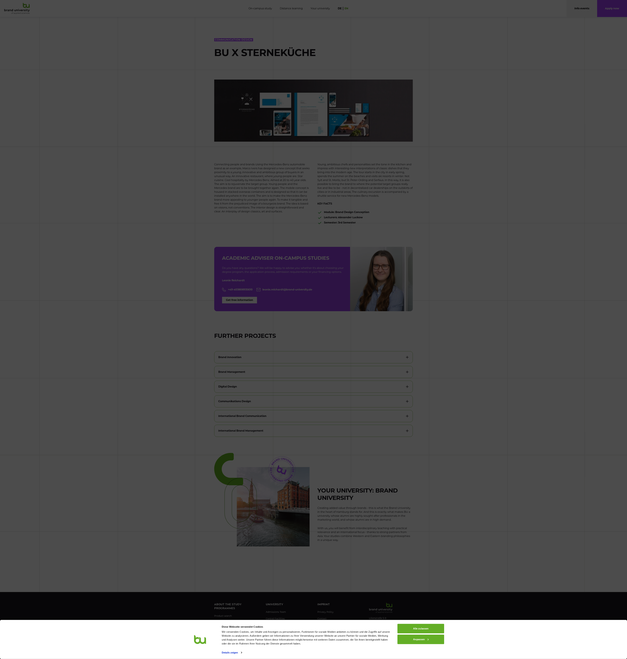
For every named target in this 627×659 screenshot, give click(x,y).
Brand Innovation (229, 357)
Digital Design (227, 386)
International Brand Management (240, 430)
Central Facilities (275, 618)
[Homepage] (17, 8)
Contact (322, 618)
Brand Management (231, 371)
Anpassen (419, 639)
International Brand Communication (242, 416)
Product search (223, 615)
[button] (612, 8)
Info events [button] (581, 8)
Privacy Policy (325, 611)
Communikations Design (234, 401)
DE (340, 8)
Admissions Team (276, 611)
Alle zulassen (420, 628)
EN (346, 8)
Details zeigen (230, 652)
